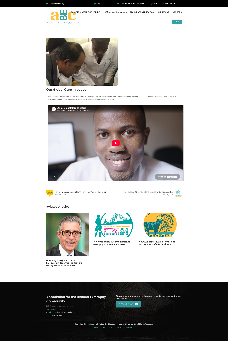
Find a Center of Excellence (132, 3)
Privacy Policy (115, 327)
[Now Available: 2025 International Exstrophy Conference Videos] (114, 227)
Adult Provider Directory (166, 3)
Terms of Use (129, 327)
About (96, 327)
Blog (98, 3)
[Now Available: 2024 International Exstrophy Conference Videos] (160, 227)
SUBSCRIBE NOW (126, 304)
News (104, 327)
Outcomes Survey (56, 3)
